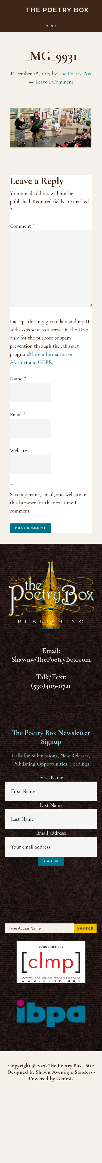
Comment (22, 226)
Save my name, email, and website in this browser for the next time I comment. (48, 502)
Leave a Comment (54, 82)
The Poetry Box (57, 10)
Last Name (51, 805)
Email (17, 414)
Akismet (70, 346)
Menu (51, 25)
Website (18, 450)
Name (18, 378)
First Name (51, 777)
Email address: (51, 833)
